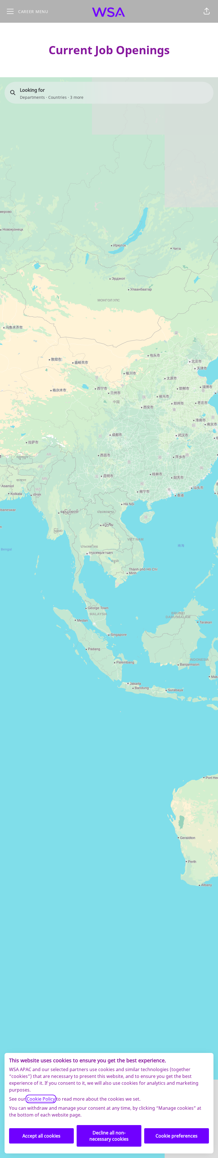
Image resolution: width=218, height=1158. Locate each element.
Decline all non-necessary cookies (109, 1136)
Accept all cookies (41, 1136)
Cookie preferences (177, 1136)
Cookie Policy (41, 1099)
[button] (207, 11)
